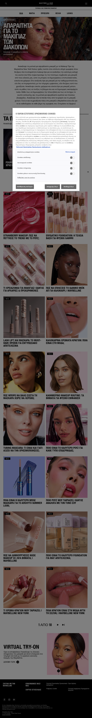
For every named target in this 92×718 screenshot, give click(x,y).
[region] (46, 149)
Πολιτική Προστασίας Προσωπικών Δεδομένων (33, 147)
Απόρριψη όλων (52, 186)
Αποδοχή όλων (69, 186)
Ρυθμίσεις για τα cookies (26, 177)
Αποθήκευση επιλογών (25, 186)
